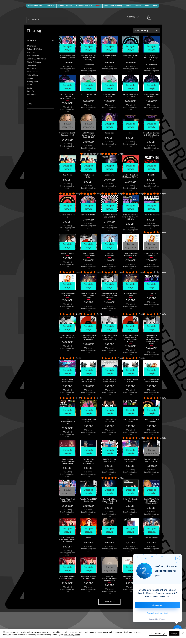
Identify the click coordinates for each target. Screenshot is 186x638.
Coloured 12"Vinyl (34, 49)
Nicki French (32, 72)
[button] (132, 17)
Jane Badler (32, 68)
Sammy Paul (32, 81)
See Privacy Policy (72, 634)
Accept (174, 633)
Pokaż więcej (109, 602)
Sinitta (29, 85)
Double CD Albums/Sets (37, 59)
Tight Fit (30, 91)
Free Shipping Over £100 (67, 70)
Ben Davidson (33, 55)
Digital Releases (34, 62)
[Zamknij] (182, 633)
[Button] (62, 31)
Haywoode (31, 65)
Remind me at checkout (157, 613)
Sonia (29, 88)
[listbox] (132, 17)
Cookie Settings (158, 633)
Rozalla (30, 78)
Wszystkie (31, 46)
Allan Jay (31, 52)
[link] (88, 154)
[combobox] (146, 30)
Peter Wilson (32, 75)
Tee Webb (31, 94)
